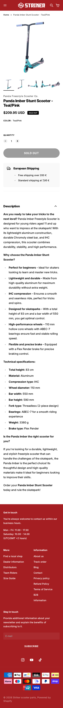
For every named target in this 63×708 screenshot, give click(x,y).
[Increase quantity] (17, 141)
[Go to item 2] (20, 84)
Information (40, 600)
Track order (40, 561)
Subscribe (31, 646)
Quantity (8, 135)
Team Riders (10, 572)
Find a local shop (13, 556)
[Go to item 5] (57, 84)
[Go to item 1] (8, 84)
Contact (38, 572)
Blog (36, 567)
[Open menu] (5, 5)
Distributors (10, 567)
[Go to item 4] (45, 84)
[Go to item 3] (33, 84)
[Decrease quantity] (5, 141)
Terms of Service (43, 589)
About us (39, 556)
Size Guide (9, 578)
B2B (36, 594)
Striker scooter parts (24, 697)
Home (6, 15)
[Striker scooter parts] (31, 5)
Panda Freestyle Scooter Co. (20, 96)
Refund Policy (41, 583)
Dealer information (13, 561)
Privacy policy (42, 578)
